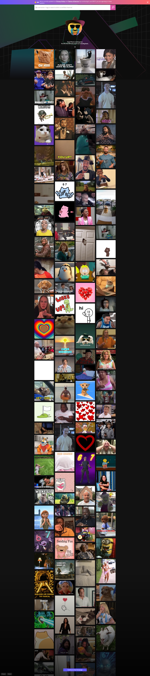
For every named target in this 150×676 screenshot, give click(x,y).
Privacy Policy (60, 1)
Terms (9, 674)
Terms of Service (73, 1)
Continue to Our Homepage (75, 670)
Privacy (3, 674)
